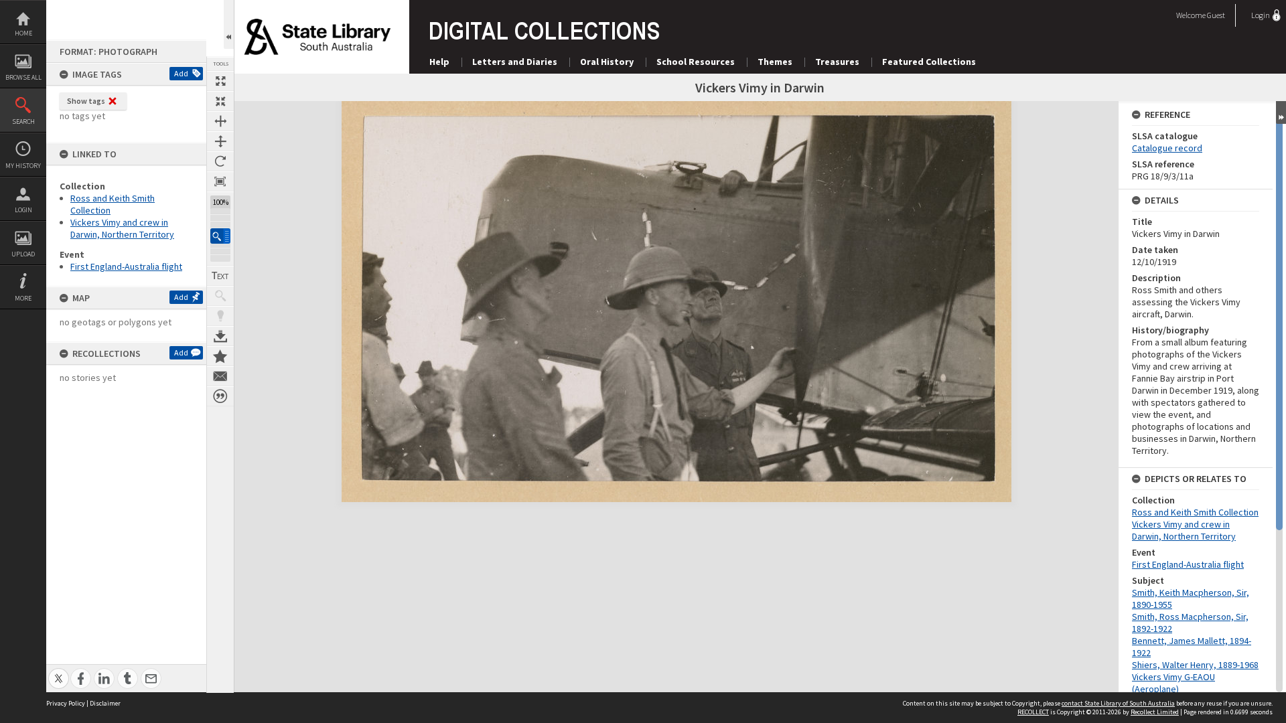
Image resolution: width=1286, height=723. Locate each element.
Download (220, 336)
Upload (23, 254)
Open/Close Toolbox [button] (229, 24)
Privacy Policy (65, 703)
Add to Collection (220, 356)
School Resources (695, 62)
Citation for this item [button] (220, 396)
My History (23, 165)
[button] (220, 236)
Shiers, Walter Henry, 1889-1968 (1195, 665)
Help (439, 62)
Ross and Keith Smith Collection (1195, 512)
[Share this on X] (58, 671)
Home (23, 33)
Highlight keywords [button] (220, 316)
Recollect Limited (1155, 712)
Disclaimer (105, 703)
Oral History (607, 62)
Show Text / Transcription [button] (220, 276)
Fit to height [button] (220, 141)
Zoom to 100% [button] (220, 181)
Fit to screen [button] (220, 101)
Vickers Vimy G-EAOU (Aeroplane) (1173, 683)
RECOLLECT (1033, 712)
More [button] (23, 298)
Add (181, 73)
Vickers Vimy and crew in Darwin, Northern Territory (122, 228)
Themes (775, 62)
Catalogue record (1167, 148)
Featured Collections (929, 62)
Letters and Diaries (514, 62)
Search (23, 121)
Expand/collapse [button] (1281, 112)
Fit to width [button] (220, 121)
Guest (1216, 15)
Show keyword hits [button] (220, 296)
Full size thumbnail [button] (220, 81)
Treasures (837, 62)
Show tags (86, 101)
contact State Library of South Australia (1118, 703)
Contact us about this (220, 376)
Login (23, 210)
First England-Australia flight (126, 266)
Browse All (23, 77)
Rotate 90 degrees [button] (220, 161)
